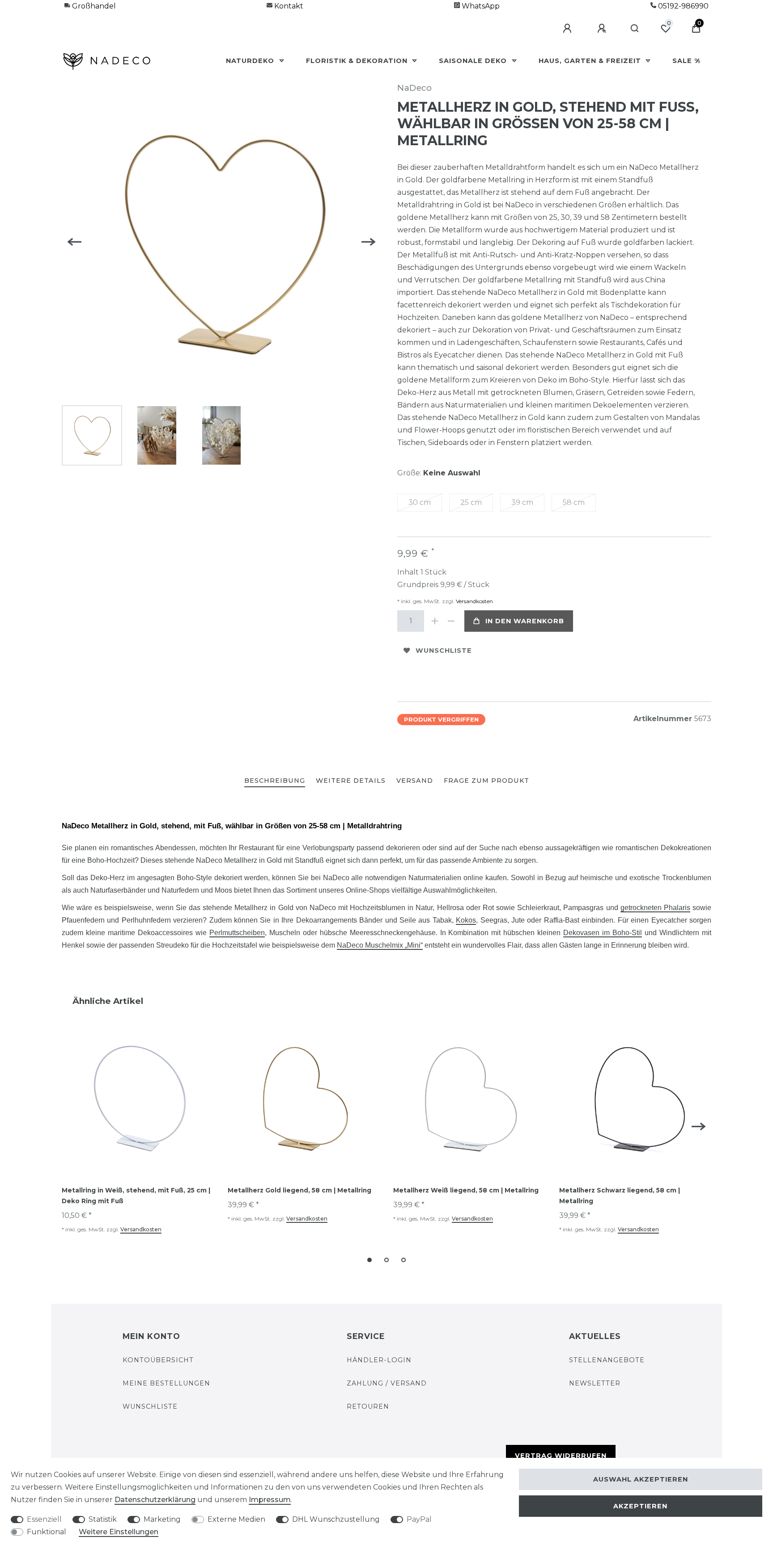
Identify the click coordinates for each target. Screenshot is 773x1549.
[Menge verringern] (451, 621)
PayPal (419, 1519)
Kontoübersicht (158, 1360)
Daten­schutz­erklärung (155, 1499)
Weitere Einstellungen (118, 1532)
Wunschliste (444, 650)
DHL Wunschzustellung (336, 1519)
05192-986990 (682, 6)
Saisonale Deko (474, 61)
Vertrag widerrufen (561, 1456)
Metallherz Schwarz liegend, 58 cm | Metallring (619, 1196)
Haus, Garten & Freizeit (591, 61)
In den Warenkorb (524, 621)
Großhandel (93, 6)
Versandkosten (473, 601)
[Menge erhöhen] (435, 621)
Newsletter (594, 1383)
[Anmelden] (568, 28)
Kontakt (287, 6)
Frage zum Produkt (486, 781)
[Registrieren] (603, 28)
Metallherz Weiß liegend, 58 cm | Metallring (466, 1190)
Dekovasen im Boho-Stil (602, 932)
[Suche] (635, 29)
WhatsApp (480, 6)
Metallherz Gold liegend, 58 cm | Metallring (299, 1190)
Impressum (270, 1499)
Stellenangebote (607, 1360)
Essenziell (44, 1519)
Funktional (46, 1532)
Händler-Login (379, 1360)
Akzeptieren (640, 1506)
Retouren (368, 1406)
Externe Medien (236, 1519)
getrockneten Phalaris (655, 907)
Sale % (686, 61)
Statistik (103, 1519)
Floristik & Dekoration (358, 61)
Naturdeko (251, 61)
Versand (414, 781)
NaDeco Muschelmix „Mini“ (380, 945)
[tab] (274, 781)
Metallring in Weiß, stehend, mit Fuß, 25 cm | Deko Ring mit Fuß (136, 1196)
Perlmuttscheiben (237, 932)
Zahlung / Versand (387, 1383)
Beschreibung (274, 781)
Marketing (162, 1519)
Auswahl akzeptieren (640, 1479)
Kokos (466, 920)
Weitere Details (351, 781)
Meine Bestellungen (166, 1383)
